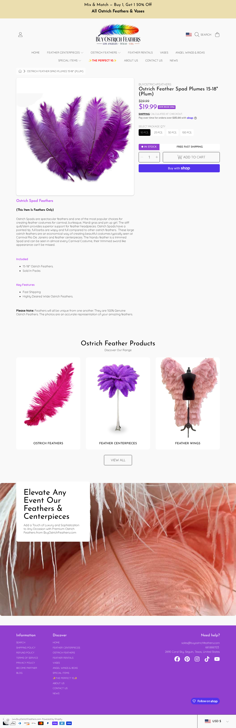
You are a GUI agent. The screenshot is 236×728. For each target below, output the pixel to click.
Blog (19, 672)
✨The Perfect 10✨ (65, 678)
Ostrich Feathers (104, 52)
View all (118, 460)
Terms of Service (27, 657)
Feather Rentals (63, 657)
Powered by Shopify (52, 719)
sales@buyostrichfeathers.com (200, 643)
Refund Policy (25, 652)
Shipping (144, 113)
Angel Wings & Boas (65, 667)
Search (20, 642)
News (56, 693)
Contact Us (60, 688)
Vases (56, 662)
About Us (58, 683)
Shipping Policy (25, 647)
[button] (204, 35)
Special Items (68, 60)
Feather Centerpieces (63, 52)
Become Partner (26, 667)
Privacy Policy (25, 662)
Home (56, 642)
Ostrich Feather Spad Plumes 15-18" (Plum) (55, 71)
